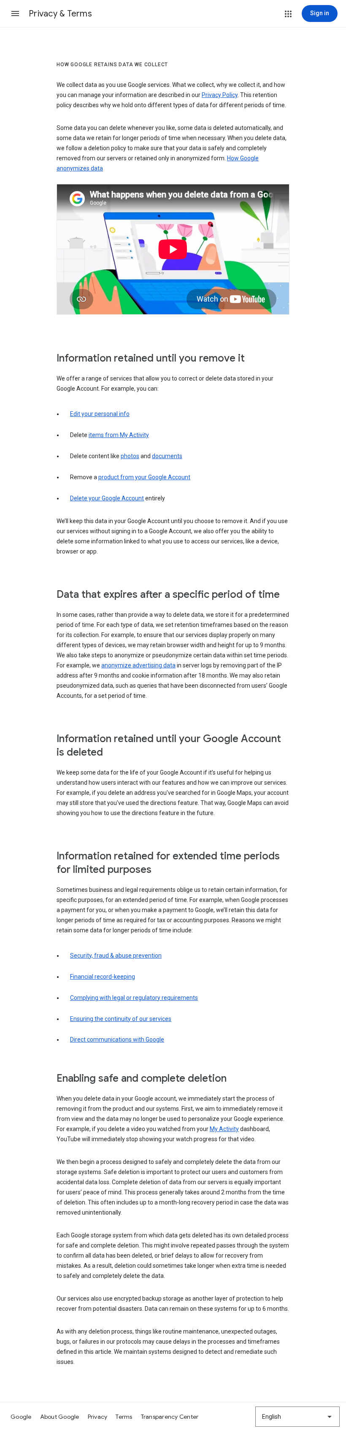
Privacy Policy (220, 95)
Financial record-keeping (102, 976)
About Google (59, 1416)
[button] (15, 13)
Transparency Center (170, 1416)
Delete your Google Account (107, 498)
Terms (124, 1416)
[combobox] (297, 1417)
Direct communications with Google (117, 1039)
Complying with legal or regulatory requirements (134, 997)
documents (167, 456)
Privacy (98, 1416)
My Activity (224, 1129)
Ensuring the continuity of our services (120, 1018)
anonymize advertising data (138, 665)
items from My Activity (119, 435)
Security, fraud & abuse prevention (116, 955)
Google (21, 1416)
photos (130, 456)
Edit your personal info (100, 413)
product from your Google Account (144, 477)
